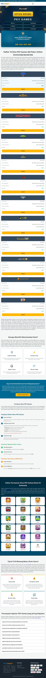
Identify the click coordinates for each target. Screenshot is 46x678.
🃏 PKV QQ (13, 23)
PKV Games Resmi (37, 618)
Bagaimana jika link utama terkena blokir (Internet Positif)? (13, 651)
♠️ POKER (33, 26)
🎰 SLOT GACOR (12, 28)
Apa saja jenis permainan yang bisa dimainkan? (11, 631)
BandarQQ (9, 490)
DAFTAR (23, 89)
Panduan (18, 666)
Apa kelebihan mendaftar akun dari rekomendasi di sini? (12, 648)
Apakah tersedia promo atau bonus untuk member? (11, 641)
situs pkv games (8, 319)
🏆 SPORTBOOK (33, 28)
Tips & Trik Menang (20, 667)
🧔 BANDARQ (13, 26)
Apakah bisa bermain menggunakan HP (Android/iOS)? (12, 644)
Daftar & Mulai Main (23, 394)
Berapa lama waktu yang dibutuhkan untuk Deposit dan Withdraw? (14, 628)
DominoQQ (28, 564)
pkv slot (8, 328)
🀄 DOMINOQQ (33, 23)
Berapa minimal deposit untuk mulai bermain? (10, 634)
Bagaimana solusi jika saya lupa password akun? (11, 638)
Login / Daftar (19, 665)
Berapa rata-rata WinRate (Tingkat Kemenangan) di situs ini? (13, 625)
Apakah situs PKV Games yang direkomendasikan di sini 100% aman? (15, 621)
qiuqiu (34, 57)
